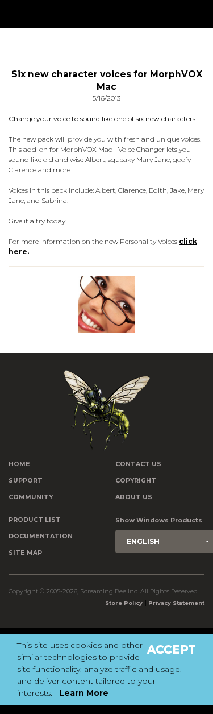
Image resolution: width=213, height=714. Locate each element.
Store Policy (124, 603)
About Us (133, 497)
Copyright (135, 480)
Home (19, 464)
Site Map (25, 553)
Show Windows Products (158, 520)
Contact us (138, 464)
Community (31, 497)
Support (26, 480)
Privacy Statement (176, 603)
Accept (171, 649)
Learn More (83, 693)
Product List (35, 520)
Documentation (41, 536)
